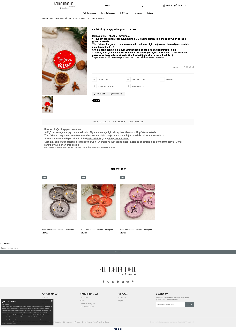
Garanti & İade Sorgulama (88, 304)
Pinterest (190, 67)
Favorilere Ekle (59, 205)
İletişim (120, 301)
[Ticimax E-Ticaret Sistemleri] (118, 329)
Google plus (193, 67)
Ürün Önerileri (136, 122)
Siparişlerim (45, 297)
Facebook (184, 67)
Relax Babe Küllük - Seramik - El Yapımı (58, 230)
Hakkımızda (122, 297)
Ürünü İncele (68, 205)
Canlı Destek (84, 297)
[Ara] (141, 5)
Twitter (187, 67)
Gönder (118, 252)
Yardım (82, 301)
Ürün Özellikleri (101, 122)
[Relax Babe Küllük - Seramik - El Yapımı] (59, 202)
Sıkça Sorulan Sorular (87, 307)
